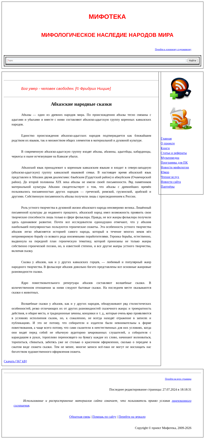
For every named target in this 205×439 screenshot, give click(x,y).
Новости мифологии (175, 167)
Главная (166, 138)
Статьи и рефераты (174, 153)
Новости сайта (171, 181)
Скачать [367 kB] (15, 361)
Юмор (165, 172)
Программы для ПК (174, 162)
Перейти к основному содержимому (173, 49)
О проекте (168, 143)
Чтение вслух (170, 177)
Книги (165, 148)
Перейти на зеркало (132, 416)
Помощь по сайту (104, 416)
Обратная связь (79, 416)
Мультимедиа (170, 157)
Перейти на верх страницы (178, 379)
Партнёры (168, 186)
